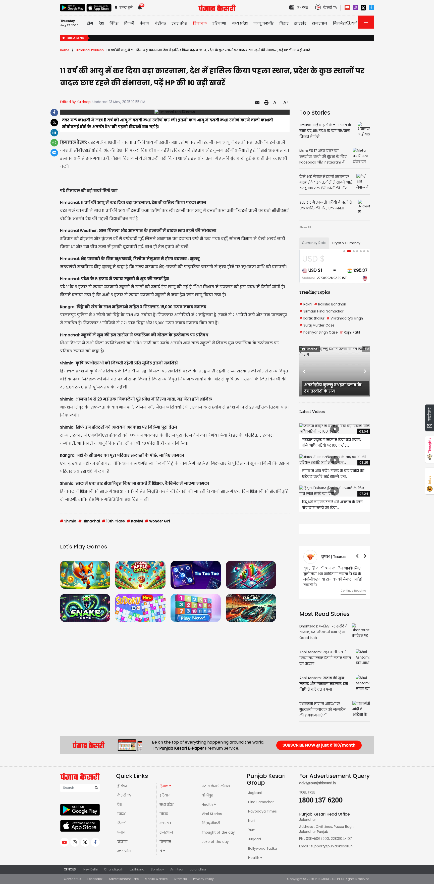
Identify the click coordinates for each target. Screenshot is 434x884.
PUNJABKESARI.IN (327, 879)
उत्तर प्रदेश (179, 23)
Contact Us (72, 879)
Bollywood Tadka (262, 848)
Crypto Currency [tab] (346, 243)
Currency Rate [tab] (314, 242)
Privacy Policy (203, 879)
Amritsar (176, 869)
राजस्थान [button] (319, 23)
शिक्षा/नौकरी (211, 823)
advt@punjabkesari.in (317, 783)
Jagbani (255, 792)
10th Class (113, 521)
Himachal (89, 521)
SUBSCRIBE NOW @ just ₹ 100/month (319, 745)
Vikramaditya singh (345, 318)
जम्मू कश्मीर (263, 23)
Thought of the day (218, 832)
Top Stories (314, 113)
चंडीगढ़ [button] (160, 23)
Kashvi (135, 521)
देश (119, 804)
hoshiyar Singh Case (318, 332)
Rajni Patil (350, 332)
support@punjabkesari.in (332, 846)
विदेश (121, 814)
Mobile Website (156, 879)
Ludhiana (137, 869)
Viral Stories (212, 814)
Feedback (94, 879)
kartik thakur (311, 318)
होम (90, 23)
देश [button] (101, 23)
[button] (304, 371)
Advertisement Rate (124, 879)
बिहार (284, 23)
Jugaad (254, 839)
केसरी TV (124, 795)
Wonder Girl (157, 521)
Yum (251, 830)
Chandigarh (113, 869)
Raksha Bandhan (330, 304)
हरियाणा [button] (219, 23)
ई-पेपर (122, 786)
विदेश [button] (114, 23)
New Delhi (90, 869)
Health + (209, 804)
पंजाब (121, 832)
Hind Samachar (261, 802)
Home (64, 50)
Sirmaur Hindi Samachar (321, 311)
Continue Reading (353, 591)
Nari (251, 820)
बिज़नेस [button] (339, 23)
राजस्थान (166, 832)
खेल (162, 851)
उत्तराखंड (165, 823)
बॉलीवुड (207, 795)
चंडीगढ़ (122, 841)
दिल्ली (129, 23)
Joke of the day (215, 841)
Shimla (68, 521)
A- (276, 102)
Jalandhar (198, 869)
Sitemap (180, 879)
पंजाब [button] (144, 23)
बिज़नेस (165, 841)
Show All (305, 227)
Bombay (157, 869)
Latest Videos (312, 411)
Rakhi (305, 304)
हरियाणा (165, 795)
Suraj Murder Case (317, 325)
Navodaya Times (262, 811)
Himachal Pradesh (90, 50)
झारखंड (300, 23)
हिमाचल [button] (200, 23)
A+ (286, 102)
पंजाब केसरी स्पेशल (216, 786)
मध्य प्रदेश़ (240, 23)
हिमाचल (165, 786)
